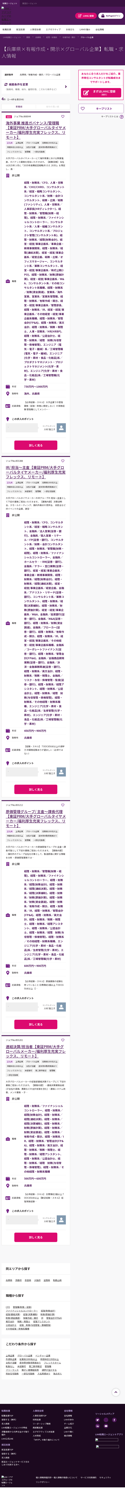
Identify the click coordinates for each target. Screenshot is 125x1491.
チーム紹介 (69, 1423)
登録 (88, 15)
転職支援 (6, 1410)
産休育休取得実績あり (30, 1362)
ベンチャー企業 (42, 1355)
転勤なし (10, 1366)
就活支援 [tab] (20, 29)
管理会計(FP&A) (54, 1317)
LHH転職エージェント (12, 37)
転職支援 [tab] (7, 29)
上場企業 (10, 1355)
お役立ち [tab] (70, 29)
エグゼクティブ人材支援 (43, 1431)
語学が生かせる (49, 1369)
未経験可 (21, 1366)
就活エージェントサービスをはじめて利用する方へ (15, 1463)
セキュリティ (105, 1477)
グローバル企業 (87, 37)
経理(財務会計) (48, 1310)
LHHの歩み (69, 1419)
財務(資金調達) (13, 1317)
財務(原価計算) (48, 1314)
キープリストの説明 (121, 117)
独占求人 (57, 1373)
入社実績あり (44, 1373)
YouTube (106, 1426)
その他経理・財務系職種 (17, 1328)
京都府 (18, 1280)
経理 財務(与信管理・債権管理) (35, 1325)
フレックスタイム (52, 1362)
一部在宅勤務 (28, 1373)
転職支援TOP (7, 1415)
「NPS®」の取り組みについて (46, 1439)
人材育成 (37, 1435)
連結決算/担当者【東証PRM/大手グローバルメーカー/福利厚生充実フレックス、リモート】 (36, 1051)
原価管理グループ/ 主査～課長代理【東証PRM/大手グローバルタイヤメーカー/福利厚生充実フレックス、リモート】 (36, 818)
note (106, 1420)
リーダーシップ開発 (42, 1423)
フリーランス (12, 1369)
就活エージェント (29, 3)
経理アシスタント (41, 1321)
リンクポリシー (43, 1482)
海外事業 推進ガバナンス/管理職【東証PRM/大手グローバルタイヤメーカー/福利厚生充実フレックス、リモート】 (36, 130)
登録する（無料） (9, 1419)
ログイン (113, 15)
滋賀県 (47, 1280)
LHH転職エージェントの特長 (14, 1427)
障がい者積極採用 (30, 1369)
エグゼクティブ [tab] (53, 29)
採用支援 (37, 1419)
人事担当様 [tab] (35, 29)
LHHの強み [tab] (85, 29)
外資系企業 (11, 1359)
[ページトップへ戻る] (116, 1392)
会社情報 (68, 1410)
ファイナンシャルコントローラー (22, 1310)
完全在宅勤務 (12, 1373)
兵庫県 (38, 37)
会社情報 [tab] (99, 29)
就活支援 (6, 1444)
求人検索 (5, 1423)
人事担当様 (38, 1410)
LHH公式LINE (7, 1438)
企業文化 (68, 1427)
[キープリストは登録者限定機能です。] (63, 116)
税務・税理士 (23, 1321)
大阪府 (37, 1280)
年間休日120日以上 (49, 1359)
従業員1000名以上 (28, 1359)
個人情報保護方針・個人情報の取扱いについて (56, 1477)
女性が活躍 (11, 1362)
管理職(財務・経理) (22, 1307)
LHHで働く (69, 1431)
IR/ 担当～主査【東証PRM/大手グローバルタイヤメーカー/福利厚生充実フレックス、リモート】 (36, 472)
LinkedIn (97, 1426)
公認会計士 (11, 1325)
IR (42, 1317)
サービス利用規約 (88, 1477)
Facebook (114, 1420)
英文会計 (10, 1321)
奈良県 (28, 1280)
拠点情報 (68, 1435)
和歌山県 (57, 1280)
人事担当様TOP (39, 1415)
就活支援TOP (7, 1449)
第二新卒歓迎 (35, 1366)
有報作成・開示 (68, 37)
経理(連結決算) (13, 1314)
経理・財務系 (51, 37)
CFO (8, 1307)
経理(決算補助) (30, 1314)
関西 (28, 37)
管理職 (48, 1366)
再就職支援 (38, 1427)
